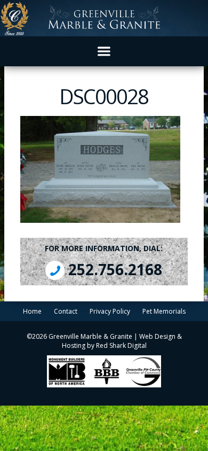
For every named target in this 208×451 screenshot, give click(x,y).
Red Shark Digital (121, 345)
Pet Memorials (164, 311)
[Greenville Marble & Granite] (104, 18)
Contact (65, 311)
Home (32, 311)
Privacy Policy (110, 311)
